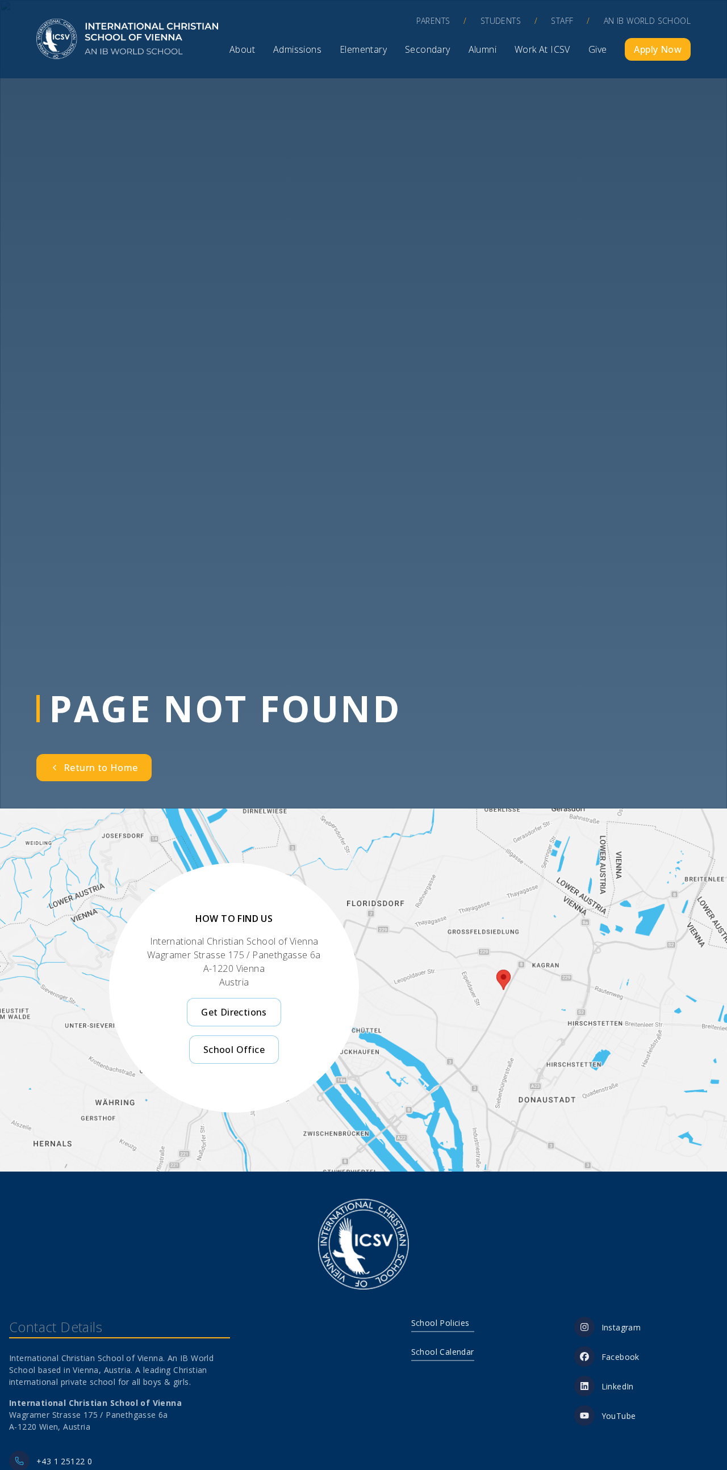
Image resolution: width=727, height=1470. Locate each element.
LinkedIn (617, 1386)
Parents (433, 20)
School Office (234, 1049)
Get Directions (234, 1012)
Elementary (363, 49)
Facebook (620, 1356)
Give (597, 49)
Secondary (427, 49)
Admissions (297, 49)
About (242, 49)
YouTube (618, 1415)
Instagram (621, 1327)
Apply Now (658, 49)
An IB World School (647, 20)
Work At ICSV (542, 49)
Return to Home (101, 767)
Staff (562, 20)
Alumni (482, 49)
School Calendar (442, 1351)
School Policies (440, 1322)
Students (501, 20)
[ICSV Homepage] (127, 39)
